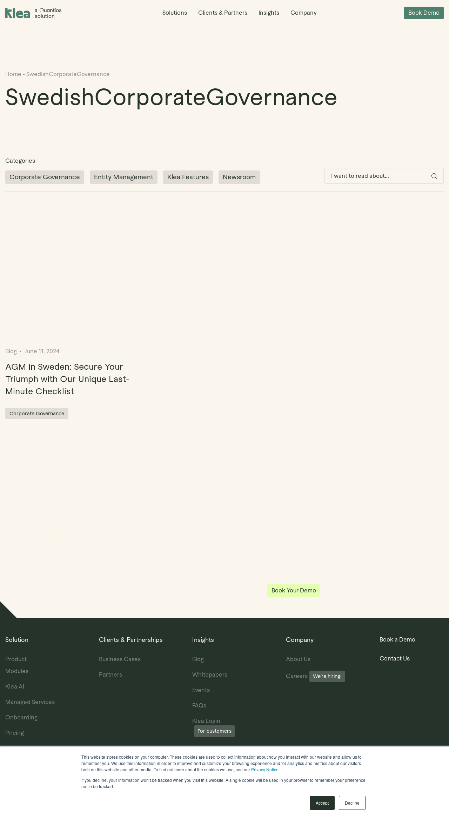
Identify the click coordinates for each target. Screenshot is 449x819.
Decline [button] (352, 803)
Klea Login (212, 726)
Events (201, 690)
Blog (198, 659)
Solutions (174, 12)
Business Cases (120, 659)
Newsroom (239, 177)
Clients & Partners (222, 12)
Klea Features (188, 177)
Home (13, 74)
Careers (314, 676)
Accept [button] (322, 803)
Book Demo (424, 12)
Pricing (14, 733)
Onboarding (21, 717)
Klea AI (14, 686)
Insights (269, 12)
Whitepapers (209, 674)
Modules (16, 671)
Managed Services (30, 702)
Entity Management (123, 177)
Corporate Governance (44, 177)
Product (16, 659)
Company (303, 12)
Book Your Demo (294, 590)
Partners (110, 674)
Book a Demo (397, 639)
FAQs (199, 705)
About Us (298, 659)
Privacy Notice (265, 769)
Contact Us (395, 658)
